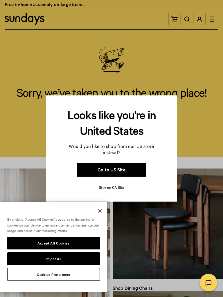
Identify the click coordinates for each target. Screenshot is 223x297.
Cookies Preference (53, 274)
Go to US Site (111, 169)
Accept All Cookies (53, 243)
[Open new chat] (208, 282)
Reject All (54, 258)
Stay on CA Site (111, 187)
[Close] (99, 210)
